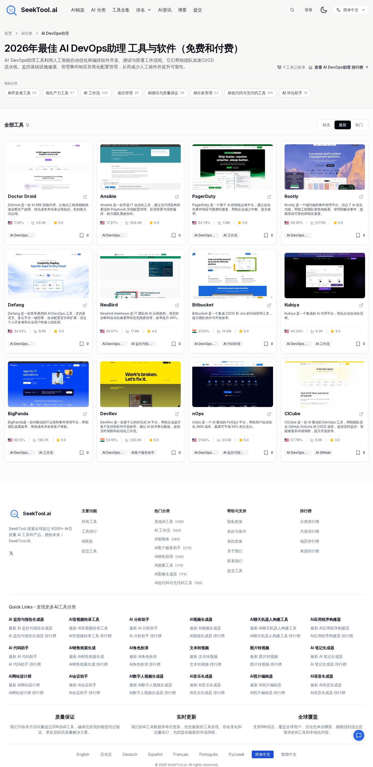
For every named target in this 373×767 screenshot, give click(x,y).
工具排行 (89, 531)
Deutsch (130, 754)
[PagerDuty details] (232, 193)
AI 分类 (98, 10)
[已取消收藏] (81, 235)
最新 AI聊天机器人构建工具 (273, 628)
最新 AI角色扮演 (143, 656)
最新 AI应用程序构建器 (329, 628)
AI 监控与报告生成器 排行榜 (32, 635)
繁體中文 (289, 754)
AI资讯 (164, 10)
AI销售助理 (169, 556)
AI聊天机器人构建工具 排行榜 (275, 635)
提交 (197, 10)
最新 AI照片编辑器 (265, 685)
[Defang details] (48, 301)
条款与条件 (236, 531)
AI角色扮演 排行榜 (145, 664)
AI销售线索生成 (82, 647)
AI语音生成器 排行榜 (327, 692)
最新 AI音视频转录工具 (88, 628)
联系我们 (234, 560)
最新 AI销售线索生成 (86, 656)
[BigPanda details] (48, 410)
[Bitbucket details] (232, 301)
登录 (308, 9)
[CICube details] (325, 410)
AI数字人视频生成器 (146, 676)
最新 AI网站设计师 (24, 685)
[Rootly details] (325, 193)
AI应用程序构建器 (325, 619)
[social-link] (11, 553)
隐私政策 (234, 521)
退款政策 (234, 541)
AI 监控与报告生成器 (143, 344)
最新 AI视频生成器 (205, 628)
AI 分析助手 (139, 619)
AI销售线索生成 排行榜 (88, 664)
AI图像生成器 (171, 574)
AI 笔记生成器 (322, 647)
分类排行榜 (309, 521)
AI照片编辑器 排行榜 (267, 692)
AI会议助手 (78, 676)
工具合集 (121, 10)
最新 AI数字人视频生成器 (150, 685)
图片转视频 (259, 647)
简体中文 (262, 754)
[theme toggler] (323, 9)
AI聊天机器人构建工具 (269, 619)
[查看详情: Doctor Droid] (85, 197)
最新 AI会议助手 (82, 685)
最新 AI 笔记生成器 (326, 656)
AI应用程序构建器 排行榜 (331, 635)
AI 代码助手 (19, 647)
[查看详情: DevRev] (177, 414)
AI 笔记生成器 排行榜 (328, 664)
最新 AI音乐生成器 (205, 685)
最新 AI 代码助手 (23, 656)
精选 (326, 124)
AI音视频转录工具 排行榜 (90, 635)
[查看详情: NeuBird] (177, 305)
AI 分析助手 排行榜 (145, 635)
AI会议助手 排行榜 (84, 692)
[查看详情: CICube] (361, 414)
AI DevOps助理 (22, 235)
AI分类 (26, 33)
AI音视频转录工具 (84, 619)
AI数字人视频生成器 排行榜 (152, 692)
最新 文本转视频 (204, 656)
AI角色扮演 (138, 647)
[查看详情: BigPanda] (85, 414)
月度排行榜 (309, 531)
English (83, 754)
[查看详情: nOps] (269, 414)
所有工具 (89, 521)
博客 (182, 10)
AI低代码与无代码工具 (178, 582)
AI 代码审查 (232, 344)
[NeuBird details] (140, 301)
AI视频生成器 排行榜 (207, 635)
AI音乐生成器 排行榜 (207, 692)
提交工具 (89, 551)
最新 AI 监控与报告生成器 (30, 628)
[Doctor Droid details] (48, 193)
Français (180, 754)
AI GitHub (323, 452)
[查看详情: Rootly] (361, 197)
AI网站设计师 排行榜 (26, 692)
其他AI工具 (169, 521)
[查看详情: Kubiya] (361, 305)
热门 (359, 124)
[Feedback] (358, 735)
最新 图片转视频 (264, 656)
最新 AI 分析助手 (143, 628)
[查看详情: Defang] (85, 305)
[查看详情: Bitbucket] (269, 305)
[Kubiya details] (325, 301)
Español (155, 754)
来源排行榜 (309, 551)
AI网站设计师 (20, 676)
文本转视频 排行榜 (205, 664)
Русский (236, 754)
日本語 (106, 754)
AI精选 (77, 10)
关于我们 (234, 551)
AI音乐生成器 (201, 676)
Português (208, 754)
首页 (8, 33)
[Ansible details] (140, 193)
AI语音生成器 (321, 676)
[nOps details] (232, 410)
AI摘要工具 (169, 565)
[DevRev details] (140, 410)
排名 (140, 10)
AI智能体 (167, 539)
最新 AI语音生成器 (326, 685)
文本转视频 (199, 647)
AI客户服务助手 (142, 452)
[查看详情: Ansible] (177, 197)
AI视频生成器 (201, 619)
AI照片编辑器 (261, 676)
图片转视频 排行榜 (266, 664)
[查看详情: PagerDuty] (269, 197)
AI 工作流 (230, 235)
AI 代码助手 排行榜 (25, 664)
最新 (343, 124)
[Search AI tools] (292, 9)
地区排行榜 (309, 541)
